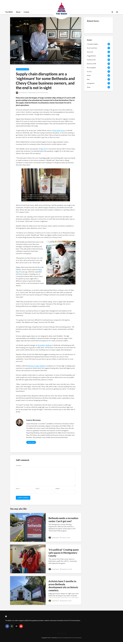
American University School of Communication (69, 637)
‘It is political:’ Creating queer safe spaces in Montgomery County (64, 552)
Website (58, 488)
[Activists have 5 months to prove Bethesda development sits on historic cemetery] (28, 590)
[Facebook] (7, 626)
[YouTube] (21, 626)
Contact (26, 12)
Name (18, 488)
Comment (18, 465)
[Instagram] (16, 626)
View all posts (31, 442)
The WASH (9, 12)
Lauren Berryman (23, 92)
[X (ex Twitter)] (12, 626)
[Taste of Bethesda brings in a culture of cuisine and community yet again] (91, 36)
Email (37, 488)
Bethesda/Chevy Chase (22, 69)
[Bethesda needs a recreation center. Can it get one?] (28, 527)
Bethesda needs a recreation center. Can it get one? (63, 519)
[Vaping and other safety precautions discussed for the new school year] (91, 46)
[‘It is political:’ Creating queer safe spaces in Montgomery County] (28, 559)
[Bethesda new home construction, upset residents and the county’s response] (91, 27)
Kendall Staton (55, 537)
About (18, 12)
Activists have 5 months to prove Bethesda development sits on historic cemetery (63, 586)
